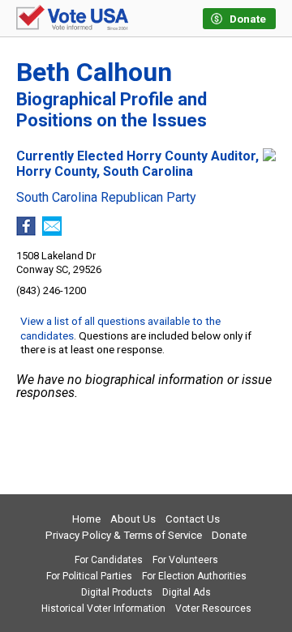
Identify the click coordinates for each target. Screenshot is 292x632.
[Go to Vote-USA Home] (72, 18)
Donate (229, 535)
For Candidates (109, 560)
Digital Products (116, 592)
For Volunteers (185, 560)
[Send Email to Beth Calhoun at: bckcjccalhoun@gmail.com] (52, 231)
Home (86, 519)
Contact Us (192, 519)
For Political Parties (89, 576)
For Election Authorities (194, 576)
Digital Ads (186, 592)
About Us (133, 519)
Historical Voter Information (103, 608)
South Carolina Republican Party (106, 197)
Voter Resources (213, 608)
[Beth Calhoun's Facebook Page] (26, 231)
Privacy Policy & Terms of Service (123, 535)
